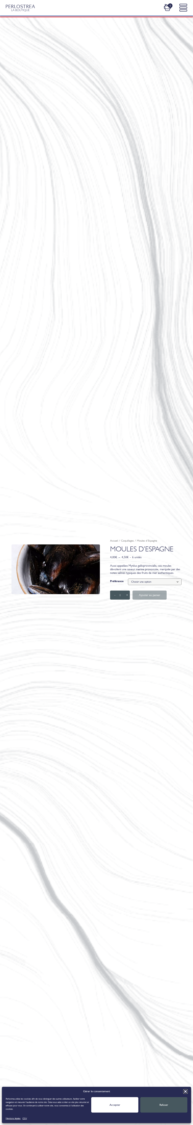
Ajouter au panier (149, 595)
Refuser (163, 1105)
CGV (24, 1118)
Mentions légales (13, 1118)
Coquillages (127, 540)
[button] (185, 1091)
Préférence (117, 581)
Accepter (115, 1105)
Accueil (114, 540)
